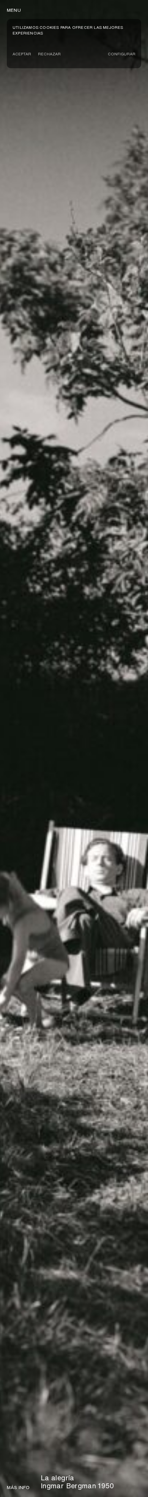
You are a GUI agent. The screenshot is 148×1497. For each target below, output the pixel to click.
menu (14, 10)
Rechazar (49, 53)
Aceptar (22, 53)
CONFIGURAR (121, 53)
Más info (18, 1487)
